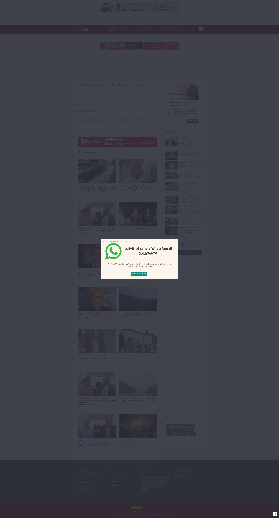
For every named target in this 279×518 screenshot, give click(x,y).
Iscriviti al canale (139, 274)
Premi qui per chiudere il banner (117, 241)
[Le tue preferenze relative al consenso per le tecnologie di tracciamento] (275, 514)
